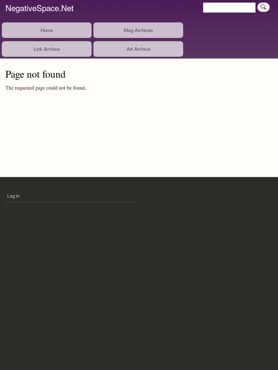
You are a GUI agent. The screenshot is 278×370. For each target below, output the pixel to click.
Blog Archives (138, 30)
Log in (13, 196)
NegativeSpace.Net (39, 7)
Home (47, 30)
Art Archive (138, 49)
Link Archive (47, 49)
